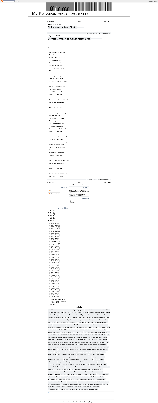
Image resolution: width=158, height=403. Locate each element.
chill (49, 310)
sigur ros (75, 381)
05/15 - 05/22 (54, 267)
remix (108, 334)
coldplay (81, 315)
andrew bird (68, 315)
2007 (51, 218)
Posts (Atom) (82, 184)
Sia (77, 327)
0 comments (104, 33)
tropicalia (63, 386)
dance (92, 315)
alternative (85, 312)
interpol (81, 332)
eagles (65, 354)
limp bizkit (62, 367)
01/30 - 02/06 (54, 291)
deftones (50, 354)
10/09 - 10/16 (54, 235)
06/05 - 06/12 (54, 262)
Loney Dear (87, 339)
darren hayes (95, 352)
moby (60, 369)
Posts (51, 191)
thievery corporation (93, 337)
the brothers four (55, 384)
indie (98, 312)
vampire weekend (86, 386)
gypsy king (66, 359)
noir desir (100, 371)
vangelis (67, 339)
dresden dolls (51, 332)
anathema (50, 315)
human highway (84, 359)
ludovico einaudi (79, 367)
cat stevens (72, 329)
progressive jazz (65, 376)
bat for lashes (60, 347)
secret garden (51, 381)
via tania (61, 389)
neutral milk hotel (75, 324)
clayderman (51, 352)
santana (68, 379)
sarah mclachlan (83, 379)
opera (80, 334)
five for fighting (66, 357)
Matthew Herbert (102, 339)
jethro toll (63, 362)
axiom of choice (88, 344)
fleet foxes (73, 357)
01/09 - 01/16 (54, 296)
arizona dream (70, 344)
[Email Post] (109, 33)
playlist (94, 374)
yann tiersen (84, 389)
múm (57, 371)
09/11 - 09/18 (54, 241)
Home (79, 21)
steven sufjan (105, 381)
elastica (77, 354)
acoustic (91, 317)
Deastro (72, 339)
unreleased (71, 386)
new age (103, 312)
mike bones (55, 369)
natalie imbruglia (62, 334)
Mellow (52, 310)
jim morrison (74, 362)
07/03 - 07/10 (54, 256)
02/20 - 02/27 (54, 286)
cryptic (86, 352)
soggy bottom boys (87, 381)
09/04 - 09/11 (54, 243)
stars (100, 381)
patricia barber (88, 374)
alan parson (105, 342)
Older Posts (107, 21)
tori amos (57, 386)
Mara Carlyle (94, 339)
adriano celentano (86, 342)
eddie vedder (71, 354)
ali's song (50, 344)
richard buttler (100, 376)
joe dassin (80, 362)
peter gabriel (84, 324)
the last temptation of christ (59, 327)
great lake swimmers (53, 359)
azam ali (95, 344)
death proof (103, 352)
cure (90, 352)
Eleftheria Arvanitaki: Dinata (62, 27)
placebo (70, 317)
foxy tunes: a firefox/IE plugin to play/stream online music (78, 195)
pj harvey (85, 334)
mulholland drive (82, 369)
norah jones (51, 374)
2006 (51, 220)
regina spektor (104, 324)
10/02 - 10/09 (54, 236)
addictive (74, 342)
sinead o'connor (105, 315)
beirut (57, 329)
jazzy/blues (97, 315)
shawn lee (63, 381)
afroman (99, 342)
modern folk (73, 312)
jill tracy (68, 362)
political (50, 376)
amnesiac (56, 344)
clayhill (56, 352)
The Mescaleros (64, 342)
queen (78, 376)
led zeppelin (51, 367)
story (49, 312)
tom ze (50, 386)
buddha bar (66, 329)
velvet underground (53, 389)
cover (75, 352)
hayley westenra (74, 359)
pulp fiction (73, 376)
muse (55, 317)
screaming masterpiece (99, 379)
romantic (57, 310)
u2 (67, 386)
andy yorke (91, 327)
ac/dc (58, 322)
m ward (86, 367)
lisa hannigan (56, 324)
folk (68, 312)
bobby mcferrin (104, 347)
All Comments (53, 193)
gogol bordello (98, 322)
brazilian (67, 349)
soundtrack (101, 310)
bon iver (50, 349)
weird (65, 310)
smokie (80, 381)
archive (108, 327)
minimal (55, 334)
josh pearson (66, 364)
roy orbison (59, 379)
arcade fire (75, 315)
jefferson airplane (52, 362)
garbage (89, 357)
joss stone (72, 364)
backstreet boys (102, 344)
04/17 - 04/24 (54, 273)
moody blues (74, 369)
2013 (51, 210)
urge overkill (78, 386)
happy (58, 312)
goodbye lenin (101, 357)
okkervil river (71, 374)
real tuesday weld (77, 317)
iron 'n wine (87, 332)
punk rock (97, 319)
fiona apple (58, 357)
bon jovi (55, 349)
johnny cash (101, 362)
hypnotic (82, 310)
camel (54, 319)
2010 (51, 214)
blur (99, 347)
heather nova (75, 332)
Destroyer (56, 315)
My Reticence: (60, 13)
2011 (51, 212)
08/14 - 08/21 (54, 248)
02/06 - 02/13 (54, 290)
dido (92, 322)
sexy (49, 322)
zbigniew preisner (93, 389)
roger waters (104, 319)
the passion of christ (73, 384)
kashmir (50, 324)
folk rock (62, 315)
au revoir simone (79, 344)
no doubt (84, 371)
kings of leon (93, 364)
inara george (97, 359)
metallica (50, 334)
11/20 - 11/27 (54, 228)
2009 (51, 215)
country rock (79, 329)
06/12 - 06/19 (54, 260)
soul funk (95, 381)
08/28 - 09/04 (54, 244)
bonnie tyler (61, 349)
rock (62, 310)
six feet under (69, 337)
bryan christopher (81, 349)
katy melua (86, 364)
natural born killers (72, 371)
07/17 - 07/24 (54, 252)
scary (49, 327)
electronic (91, 312)
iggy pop (91, 359)
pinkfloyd (79, 312)
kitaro (98, 364)
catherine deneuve (91, 349)
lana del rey (104, 364)
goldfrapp (94, 357)
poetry (89, 334)
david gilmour (94, 329)
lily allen (57, 367)
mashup (107, 367)
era (95, 354)
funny (79, 319)
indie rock (69, 310)
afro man (94, 342)
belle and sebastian (74, 347)
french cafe (80, 357)
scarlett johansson (52, 337)
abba (70, 342)
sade (64, 379)
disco (54, 354)
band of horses (52, 347)
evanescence (51, 357)
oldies (95, 310)
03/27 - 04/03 (54, 278)
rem (86, 376)
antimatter (102, 327)
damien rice (87, 315)
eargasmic (87, 310)
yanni (67, 327)
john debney (94, 362)
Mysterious (73, 327)
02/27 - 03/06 (54, 285)
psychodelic (91, 324)
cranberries (81, 352)
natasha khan (63, 371)
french (59, 317)
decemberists (101, 329)
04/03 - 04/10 (54, 277)
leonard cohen (101, 332)
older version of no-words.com (78, 190)
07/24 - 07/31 (54, 251)
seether (58, 381)
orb (77, 374)
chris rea (105, 349)
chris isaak (100, 349)
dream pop (60, 354)
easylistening (65, 319)
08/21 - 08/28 (54, 246)
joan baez (104, 322)
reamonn (97, 324)
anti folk (97, 327)
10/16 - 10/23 (54, 233)
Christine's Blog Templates (88, 402)
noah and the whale (92, 371)
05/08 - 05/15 (54, 268)
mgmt (49, 369)
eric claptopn (100, 354)
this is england (103, 337)
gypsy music (67, 332)
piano (65, 312)
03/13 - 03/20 (54, 281)
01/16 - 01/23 (54, 294)
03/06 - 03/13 (54, 283)
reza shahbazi (92, 376)
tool (53, 386)
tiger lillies (105, 384)
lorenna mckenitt (70, 367)
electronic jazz (73, 319)
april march (62, 344)
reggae (83, 376)
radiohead (107, 310)
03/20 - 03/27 (54, 280)
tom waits (50, 317)
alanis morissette (83, 327)
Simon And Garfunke (53, 342)
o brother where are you (61, 374)
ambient (96, 317)
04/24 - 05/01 (54, 272)
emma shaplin (83, 354)
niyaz (79, 371)
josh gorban (59, 364)
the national (64, 384)
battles (66, 347)
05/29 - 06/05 (54, 264)
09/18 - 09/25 (54, 239)
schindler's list (62, 337)
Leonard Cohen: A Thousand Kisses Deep (69, 39)
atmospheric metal (104, 317)
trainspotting (51, 339)
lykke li (107, 332)
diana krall (87, 322)
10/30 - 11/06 (54, 231)
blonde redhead (65, 322)
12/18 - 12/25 (54, 223)
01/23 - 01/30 (54, 293)
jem (59, 362)
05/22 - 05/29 (54, 265)
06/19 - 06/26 (54, 259)
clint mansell (62, 352)
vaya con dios (95, 386)
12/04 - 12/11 (54, 225)
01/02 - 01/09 (54, 298)
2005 (51, 222)
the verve (81, 384)
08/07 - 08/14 (54, 249)
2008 (51, 217)
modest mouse (66, 369)
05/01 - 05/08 (54, 270)
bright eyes (73, 349)
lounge (83, 319)
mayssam (72, 202)
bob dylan (53, 312)
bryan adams (73, 322)
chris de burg (80, 322)
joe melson (87, 362)
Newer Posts (50, 21)
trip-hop (108, 312)
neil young (64, 317)
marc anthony (92, 367)
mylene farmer (52, 371)
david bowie (87, 329)
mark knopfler (100, 367)
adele (79, 342)
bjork (60, 329)
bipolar (88, 347)
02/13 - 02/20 (54, 288)
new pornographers (73, 334)
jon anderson (51, 364)
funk (85, 357)
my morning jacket (65, 324)
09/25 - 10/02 (54, 238)
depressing (76, 310)
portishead (103, 334)
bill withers (82, 347)
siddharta (69, 381)
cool (67, 352)
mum (89, 369)
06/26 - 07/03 (54, 257)
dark (92, 310)
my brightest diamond (96, 369)
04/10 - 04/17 (54, 275)
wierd (79, 389)
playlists (99, 374)
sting (49, 384)
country (71, 352)
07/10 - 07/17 (54, 254)
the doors (53, 322)
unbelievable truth (60, 339)
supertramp (84, 337)
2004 (51, 304)
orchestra (80, 374)
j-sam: (72, 201)
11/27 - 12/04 (54, 226)
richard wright (51, 379)
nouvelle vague (90, 319)
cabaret (50, 319)
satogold (90, 379)
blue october (93, 347)
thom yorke (85, 317)
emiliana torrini (59, 332)
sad (96, 312)
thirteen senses (98, 384)
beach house (51, 329)
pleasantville (105, 374)
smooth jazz (77, 337)
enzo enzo (91, 354)
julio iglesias (79, 364)
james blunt (94, 332)
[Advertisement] (53, 201)
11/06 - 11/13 (54, 230)
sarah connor (74, 379)
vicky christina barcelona (70, 389)
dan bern (59, 319)
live (62, 312)
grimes (61, 359)
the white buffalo (89, 384)
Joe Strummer (79, 339)
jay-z (102, 359)
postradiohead (56, 376)
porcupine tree (96, 334)
